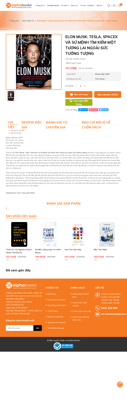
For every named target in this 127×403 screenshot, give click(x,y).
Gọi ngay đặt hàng (81, 102)
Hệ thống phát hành (57, 305)
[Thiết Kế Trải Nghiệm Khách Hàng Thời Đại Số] (19, 234)
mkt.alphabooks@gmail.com (111, 314)
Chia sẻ (84, 110)
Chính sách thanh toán (80, 295)
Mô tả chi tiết (16, 133)
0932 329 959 (109, 307)
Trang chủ (40, 5)
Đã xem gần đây (18, 270)
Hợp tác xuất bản (56, 316)
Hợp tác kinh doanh (57, 322)
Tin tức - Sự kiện (86, 5)
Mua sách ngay (81, 94)
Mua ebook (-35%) (108, 94)
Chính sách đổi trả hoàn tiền (80, 318)
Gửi (37, 328)
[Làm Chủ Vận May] (77, 234)
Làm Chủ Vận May (72, 249)
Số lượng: (69, 85)
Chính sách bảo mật (81, 311)
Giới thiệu (52, 294)
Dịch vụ (74, 5)
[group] (33, 61)
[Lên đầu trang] (120, 391)
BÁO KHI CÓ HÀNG (108, 102)
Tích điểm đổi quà (56, 328)
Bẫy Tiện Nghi (100, 249)
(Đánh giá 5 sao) (73, 63)
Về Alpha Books (53, 5)
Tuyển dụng (53, 311)
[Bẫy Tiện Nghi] (107, 234)
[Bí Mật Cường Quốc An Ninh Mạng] (48, 234)
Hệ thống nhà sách (56, 299)
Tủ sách (64, 5)
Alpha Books (74, 340)
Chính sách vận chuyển (79, 304)
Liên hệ (99, 5)
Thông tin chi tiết (17, 130)
